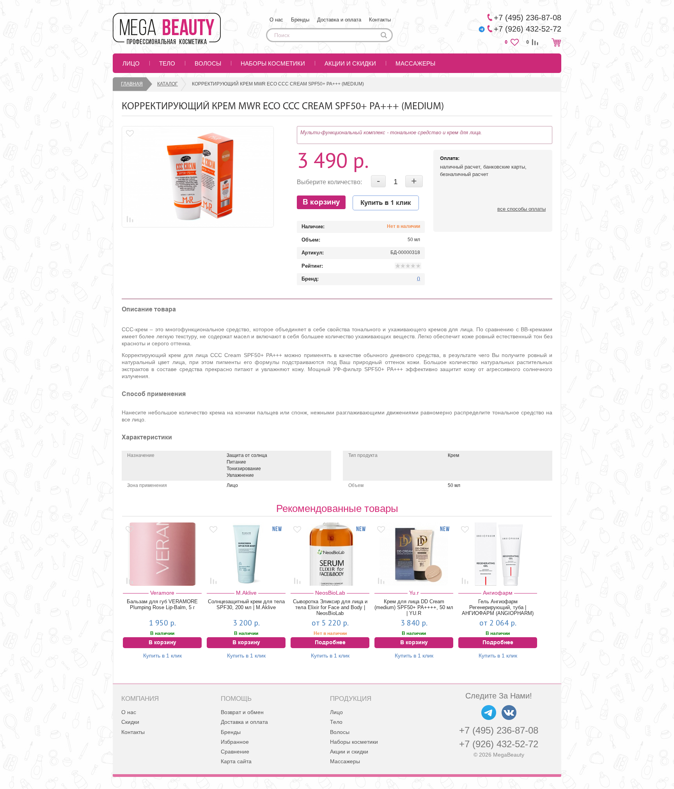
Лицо (131, 63)
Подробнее (330, 643)
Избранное (235, 742)
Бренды (300, 20)
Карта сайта (236, 761)
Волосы (208, 63)
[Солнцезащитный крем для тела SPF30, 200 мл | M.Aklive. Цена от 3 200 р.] (246, 554)
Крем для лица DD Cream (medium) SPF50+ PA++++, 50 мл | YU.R (413, 607)
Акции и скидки (350, 63)
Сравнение (235, 751)
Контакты (380, 20)
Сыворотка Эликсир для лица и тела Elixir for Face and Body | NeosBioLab (330, 607)
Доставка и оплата (339, 20)
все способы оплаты (521, 209)
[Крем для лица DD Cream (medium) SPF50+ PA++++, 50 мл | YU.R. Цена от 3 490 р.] (414, 554)
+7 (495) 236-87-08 (498, 730)
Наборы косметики (273, 63)
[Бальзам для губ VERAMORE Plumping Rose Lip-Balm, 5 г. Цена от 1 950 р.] (162, 554)
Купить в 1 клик (385, 203)
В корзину (321, 202)
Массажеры (415, 63)
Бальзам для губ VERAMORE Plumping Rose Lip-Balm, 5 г (162, 604)
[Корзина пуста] (556, 42)
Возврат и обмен (242, 712)
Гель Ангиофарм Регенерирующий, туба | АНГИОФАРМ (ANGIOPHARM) (498, 607)
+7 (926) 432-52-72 (498, 744)
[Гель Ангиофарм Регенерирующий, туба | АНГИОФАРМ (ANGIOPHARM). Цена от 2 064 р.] (497, 554)
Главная (132, 84)
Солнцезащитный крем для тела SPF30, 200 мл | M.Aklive (246, 604)
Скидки (130, 722)
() (418, 278)
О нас (276, 20)
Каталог (167, 84)
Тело (167, 63)
